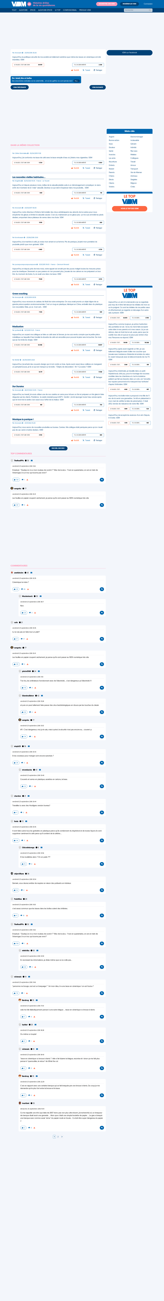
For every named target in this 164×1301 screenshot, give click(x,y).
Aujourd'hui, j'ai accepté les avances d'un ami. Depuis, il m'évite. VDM (129, 416)
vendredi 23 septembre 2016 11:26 (24, 466)
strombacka (27, 770)
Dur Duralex (18, 387)
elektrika (26, 951)
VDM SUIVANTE (97, 87)
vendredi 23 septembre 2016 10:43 (24, 752)
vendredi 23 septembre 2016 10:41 (24, 494)
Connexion (148, 4)
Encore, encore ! (58, 448)
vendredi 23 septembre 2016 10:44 (24, 802)
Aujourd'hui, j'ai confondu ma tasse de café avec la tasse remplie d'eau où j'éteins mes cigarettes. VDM (52, 158)
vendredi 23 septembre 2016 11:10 (31, 677)
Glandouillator (28, 696)
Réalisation (17, 327)
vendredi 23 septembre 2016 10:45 (24, 827)
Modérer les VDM (129, 4)
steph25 (17, 746)
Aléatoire (23, 10)
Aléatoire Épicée (45, 10)
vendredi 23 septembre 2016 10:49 (32, 775)
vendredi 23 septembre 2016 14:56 (32, 853)
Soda (16, 821)
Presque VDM (85, 10)
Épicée (32, 10)
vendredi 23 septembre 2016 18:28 (32, 1030)
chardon (17, 796)
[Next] (61, 1137)
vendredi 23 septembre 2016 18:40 (32, 1055)
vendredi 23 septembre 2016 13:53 (32, 726)
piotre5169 (26, 671)
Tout (14, 10)
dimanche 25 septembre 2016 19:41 (32, 1109)
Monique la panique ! (23, 419)
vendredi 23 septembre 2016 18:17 (32, 602)
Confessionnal (70, 10)
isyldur (25, 1025)
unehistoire (19, 573)
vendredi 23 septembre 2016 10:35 (24, 578)
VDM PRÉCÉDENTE (19, 87)
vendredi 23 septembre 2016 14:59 (32, 956)
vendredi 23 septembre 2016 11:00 (24, 905)
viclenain (18, 977)
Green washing (19, 294)
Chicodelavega (28, 848)
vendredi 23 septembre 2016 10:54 (24, 879)
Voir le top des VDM (130, 209)
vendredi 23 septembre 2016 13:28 (32, 701)
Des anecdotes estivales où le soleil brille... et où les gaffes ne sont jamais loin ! (45, 79)
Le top (57, 10)
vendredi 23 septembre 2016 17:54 (32, 1006)
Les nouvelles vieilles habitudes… (28, 177)
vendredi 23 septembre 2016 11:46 (24, 982)
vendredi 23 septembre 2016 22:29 (32, 1082)
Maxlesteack (27, 596)
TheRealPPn (19, 461)
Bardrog (25, 1000)
